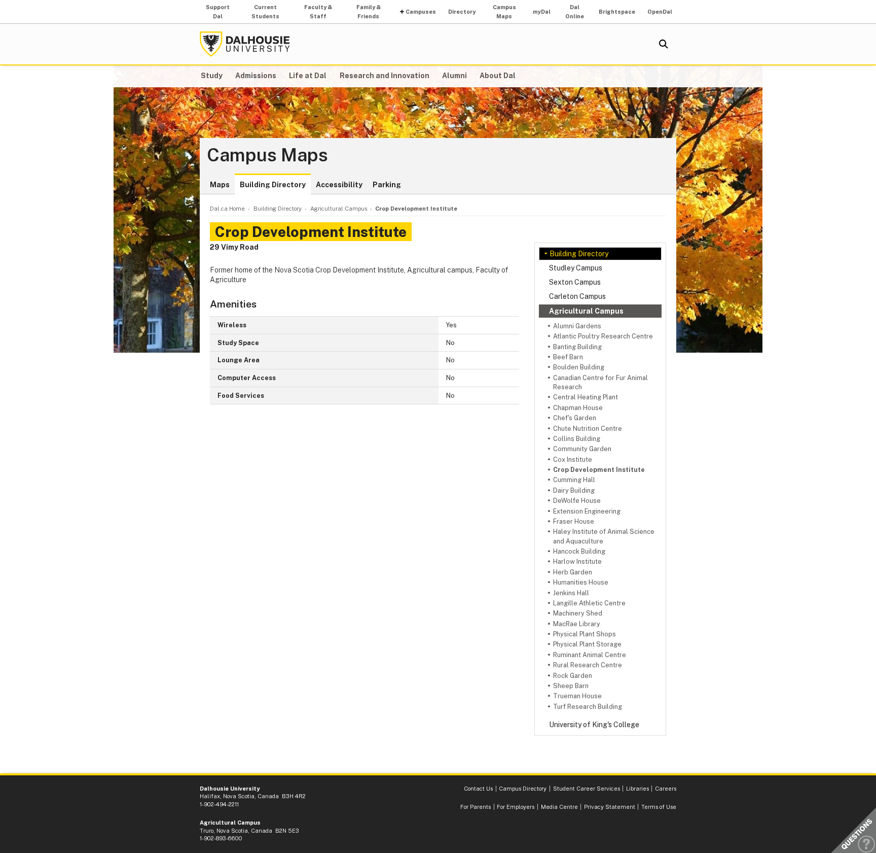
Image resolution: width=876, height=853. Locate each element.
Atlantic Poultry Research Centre (603, 336)
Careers (665, 788)
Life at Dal (307, 76)
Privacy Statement (609, 806)
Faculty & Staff (318, 11)
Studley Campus (575, 268)
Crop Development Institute (599, 469)
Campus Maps (504, 11)
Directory (462, 12)
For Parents (475, 806)
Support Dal (218, 11)
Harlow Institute (577, 561)
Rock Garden (572, 675)
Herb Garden (572, 572)
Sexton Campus (575, 282)
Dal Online (574, 11)
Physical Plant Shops (584, 634)
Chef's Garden (574, 418)
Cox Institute (572, 459)
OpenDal (659, 12)
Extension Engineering (586, 511)
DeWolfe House (577, 500)
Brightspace (617, 12)
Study (212, 76)
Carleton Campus (577, 296)
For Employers (515, 806)
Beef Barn (568, 357)
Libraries (637, 788)
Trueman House (577, 696)
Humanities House (580, 582)
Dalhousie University (245, 44)
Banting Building (577, 347)
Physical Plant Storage (587, 644)
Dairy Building (574, 490)
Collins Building (576, 438)
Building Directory (273, 185)
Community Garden (582, 449)
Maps (220, 185)
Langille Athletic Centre (589, 603)
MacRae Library (576, 624)
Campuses (421, 12)
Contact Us (478, 788)
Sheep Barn (571, 686)
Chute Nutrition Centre (587, 428)
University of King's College (594, 725)
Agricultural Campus (586, 311)
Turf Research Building (587, 706)
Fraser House (573, 521)
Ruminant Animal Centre (589, 655)
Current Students (265, 11)
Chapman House (578, 408)
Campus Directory (522, 788)
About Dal (498, 76)
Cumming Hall (574, 480)
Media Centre (559, 806)
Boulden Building (578, 367)
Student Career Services (586, 788)
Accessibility (339, 185)
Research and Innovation (384, 76)
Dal (542, 12)
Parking (387, 185)
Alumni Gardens (577, 326)
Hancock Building (579, 551)
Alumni (454, 76)
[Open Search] (663, 44)
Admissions (255, 76)
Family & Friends (368, 11)
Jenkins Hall (571, 593)
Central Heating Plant (585, 397)
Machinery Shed (577, 613)
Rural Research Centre (587, 665)
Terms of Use (658, 806)
